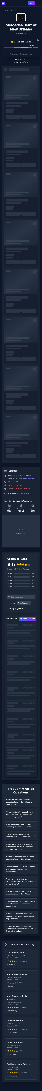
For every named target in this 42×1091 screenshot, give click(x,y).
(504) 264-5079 (14, 482)
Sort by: (13, 603)
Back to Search (10, 10)
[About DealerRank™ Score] (37, 40)
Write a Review (29, 619)
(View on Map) (28, 478)
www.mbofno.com (15, 485)
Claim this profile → (21, 62)
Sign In (31, 3)
